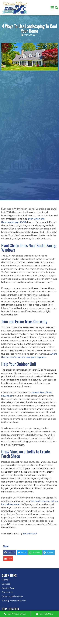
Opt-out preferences (12, 596)
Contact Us (7, 592)
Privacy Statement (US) (14, 600)
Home (5, 579)
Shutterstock (30, 533)
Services (6, 584)
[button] (56, 8)
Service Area (8, 588)
